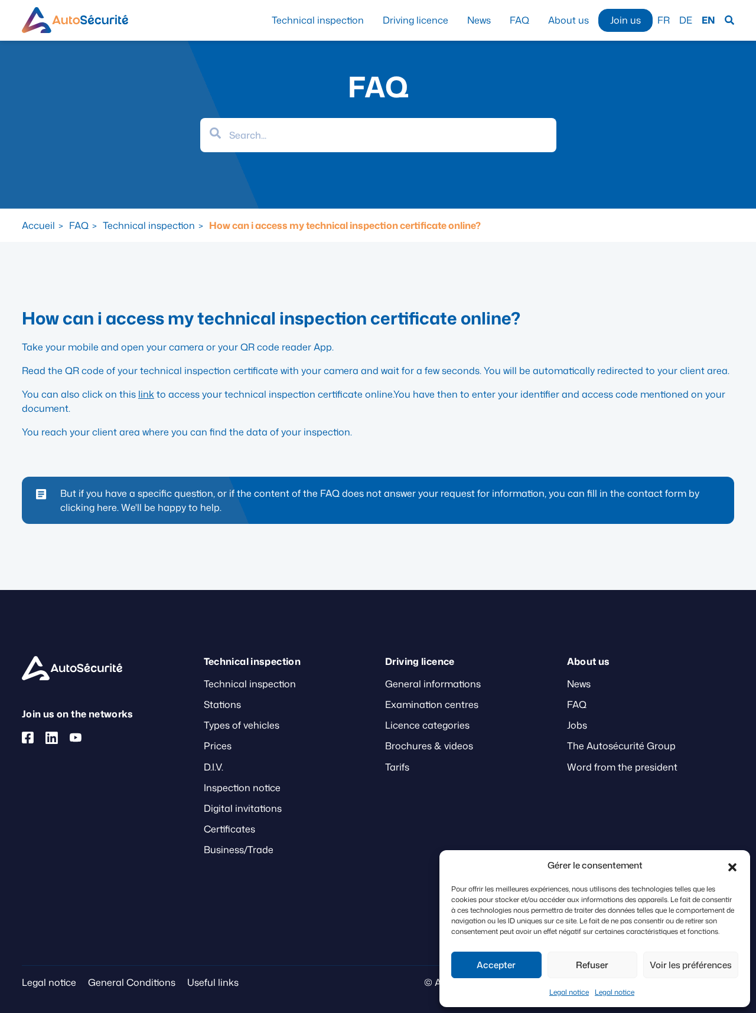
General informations (433, 683)
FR (663, 20)
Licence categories (427, 725)
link (146, 394)
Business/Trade (238, 849)
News (479, 20)
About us (568, 20)
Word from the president (622, 766)
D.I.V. (213, 766)
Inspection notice (242, 787)
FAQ (519, 20)
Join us (625, 20)
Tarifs (397, 766)
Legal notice (569, 992)
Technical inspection (318, 20)
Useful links (213, 982)
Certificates (229, 828)
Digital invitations (243, 808)
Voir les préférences (691, 965)
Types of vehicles (241, 725)
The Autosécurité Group (621, 745)
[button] (732, 865)
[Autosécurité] (75, 20)
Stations (222, 704)
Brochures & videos (429, 745)
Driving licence (415, 20)
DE (685, 20)
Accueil (38, 225)
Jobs (577, 725)
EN (708, 20)
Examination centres (431, 704)
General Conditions (131, 982)
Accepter (496, 965)
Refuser (592, 965)
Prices (218, 745)
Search (729, 20)
